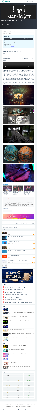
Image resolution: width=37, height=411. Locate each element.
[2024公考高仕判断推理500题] (5, 363)
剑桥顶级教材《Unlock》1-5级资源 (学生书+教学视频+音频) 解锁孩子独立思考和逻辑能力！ (18, 302)
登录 (32, 1)
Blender (8, 375)
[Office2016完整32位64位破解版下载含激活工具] (4, 256)
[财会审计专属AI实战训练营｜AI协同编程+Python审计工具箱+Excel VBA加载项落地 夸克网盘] (5, 313)
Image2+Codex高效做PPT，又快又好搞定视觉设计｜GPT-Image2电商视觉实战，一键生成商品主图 (21, 334)
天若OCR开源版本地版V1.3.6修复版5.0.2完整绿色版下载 (16, 250)
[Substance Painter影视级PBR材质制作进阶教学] (4, 233)
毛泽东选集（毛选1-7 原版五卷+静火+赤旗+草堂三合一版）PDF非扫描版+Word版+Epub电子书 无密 (19, 286)
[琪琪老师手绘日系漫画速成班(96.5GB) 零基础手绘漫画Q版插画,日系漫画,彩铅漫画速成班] (5, 355)
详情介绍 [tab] (5, 31)
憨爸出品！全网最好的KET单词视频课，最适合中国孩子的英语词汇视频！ (19, 366)
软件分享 (10, 33)
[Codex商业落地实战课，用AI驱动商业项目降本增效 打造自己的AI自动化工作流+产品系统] (5, 326)
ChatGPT (29, 375)
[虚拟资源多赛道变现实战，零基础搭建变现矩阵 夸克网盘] (5, 330)
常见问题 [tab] (14, 31)
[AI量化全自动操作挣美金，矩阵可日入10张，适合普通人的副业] (5, 317)
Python (8, 380)
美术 (18, 395)
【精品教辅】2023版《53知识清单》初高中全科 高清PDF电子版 (13, 299)
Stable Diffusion (29, 380)
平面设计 (18, 387)
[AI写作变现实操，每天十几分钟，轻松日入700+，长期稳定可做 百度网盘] (5, 322)
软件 (7, 208)
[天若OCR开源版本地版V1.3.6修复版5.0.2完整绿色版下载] (4, 251)
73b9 (26, 38)
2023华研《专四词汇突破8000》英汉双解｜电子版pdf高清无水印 (13, 289)
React (18, 380)
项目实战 (29, 397)
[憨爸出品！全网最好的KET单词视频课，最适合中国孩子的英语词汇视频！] (5, 367)
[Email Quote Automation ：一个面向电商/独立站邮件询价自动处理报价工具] (4, 266)
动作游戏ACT (8, 385)
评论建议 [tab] (9, 31)
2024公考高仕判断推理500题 (12, 362)
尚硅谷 (8, 387)
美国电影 (8, 395)
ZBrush (29, 382)
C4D (18, 375)
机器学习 (8, 390)
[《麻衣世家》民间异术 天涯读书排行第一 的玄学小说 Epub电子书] (5, 346)
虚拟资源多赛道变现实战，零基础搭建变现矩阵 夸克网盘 (16, 329)
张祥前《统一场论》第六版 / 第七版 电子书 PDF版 (11, 297)
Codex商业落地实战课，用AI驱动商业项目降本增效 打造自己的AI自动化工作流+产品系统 (21, 325)
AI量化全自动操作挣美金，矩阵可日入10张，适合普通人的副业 (17, 316)
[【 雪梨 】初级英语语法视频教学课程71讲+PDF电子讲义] (5, 350)
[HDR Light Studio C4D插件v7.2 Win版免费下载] (18, 188)
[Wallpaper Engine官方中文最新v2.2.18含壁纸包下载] (4, 238)
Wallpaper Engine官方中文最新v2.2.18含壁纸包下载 (15, 236)
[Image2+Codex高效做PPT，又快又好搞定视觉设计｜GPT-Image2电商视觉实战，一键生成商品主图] (5, 334)
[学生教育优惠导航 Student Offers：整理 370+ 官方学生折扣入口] (4, 261)
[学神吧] (1, 22)
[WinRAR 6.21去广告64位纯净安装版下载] (4, 242)
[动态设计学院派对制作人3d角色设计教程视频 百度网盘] (29, 188)
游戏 (18, 392)
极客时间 (18, 390)
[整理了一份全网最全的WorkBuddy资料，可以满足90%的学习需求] (5, 309)
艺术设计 (9, 234)
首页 (6, 33)
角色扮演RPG (8, 397)
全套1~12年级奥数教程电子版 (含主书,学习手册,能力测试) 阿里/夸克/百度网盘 (15, 294)
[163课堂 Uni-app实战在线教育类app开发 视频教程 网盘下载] (5, 359)
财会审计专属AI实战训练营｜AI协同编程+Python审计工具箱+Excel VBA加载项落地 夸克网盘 (21, 313)
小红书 (29, 385)
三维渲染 (4, 208)
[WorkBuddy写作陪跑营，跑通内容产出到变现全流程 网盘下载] (5, 339)
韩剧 (18, 397)
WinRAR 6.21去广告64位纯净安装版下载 (14, 241)
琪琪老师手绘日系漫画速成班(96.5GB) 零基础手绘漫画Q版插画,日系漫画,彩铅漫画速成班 (21, 354)
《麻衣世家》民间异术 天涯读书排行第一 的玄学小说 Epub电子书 (18, 345)
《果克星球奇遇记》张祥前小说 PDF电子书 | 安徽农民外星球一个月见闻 (14, 292)
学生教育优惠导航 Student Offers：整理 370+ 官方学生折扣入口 (17, 260)
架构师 (29, 390)
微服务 (29, 387)
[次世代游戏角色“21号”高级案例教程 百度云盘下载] (7, 188)
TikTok (8, 382)
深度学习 (8, 392)
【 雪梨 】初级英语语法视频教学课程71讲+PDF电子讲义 (16, 349)
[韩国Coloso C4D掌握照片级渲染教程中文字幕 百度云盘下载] (4, 247)
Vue (18, 382)
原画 (18, 385)
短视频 (29, 392)
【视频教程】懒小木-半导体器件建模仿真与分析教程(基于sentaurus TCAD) (15, 287)
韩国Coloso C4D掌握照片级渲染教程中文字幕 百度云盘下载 (17, 246)
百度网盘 (11, 38)
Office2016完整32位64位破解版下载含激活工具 (15, 255)
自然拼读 (29, 395)
